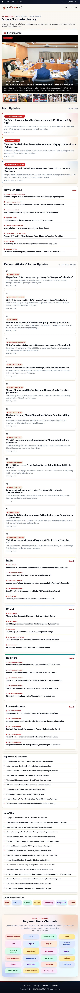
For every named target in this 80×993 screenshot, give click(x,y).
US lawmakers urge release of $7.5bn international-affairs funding (31, 804)
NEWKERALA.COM (39, 989)
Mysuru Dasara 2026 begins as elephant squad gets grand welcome (31, 855)
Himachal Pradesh (66, 944)
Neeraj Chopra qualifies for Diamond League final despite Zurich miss (32, 832)
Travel (72, 903)
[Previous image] (5, 64)
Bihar (31, 937)
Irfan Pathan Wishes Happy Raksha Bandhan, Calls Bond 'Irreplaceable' (32, 841)
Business (16, 903)
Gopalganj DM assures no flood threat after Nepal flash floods (29, 827)
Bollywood (61, 903)
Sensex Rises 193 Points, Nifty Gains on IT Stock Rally (25, 790)
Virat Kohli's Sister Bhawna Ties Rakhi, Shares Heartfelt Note (28, 851)
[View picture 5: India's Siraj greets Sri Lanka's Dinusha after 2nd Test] (70, 98)
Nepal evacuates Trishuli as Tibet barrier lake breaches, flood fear (30, 837)
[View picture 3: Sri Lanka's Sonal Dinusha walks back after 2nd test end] (40, 98)
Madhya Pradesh (13, 958)
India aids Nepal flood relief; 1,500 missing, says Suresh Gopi (28, 766)
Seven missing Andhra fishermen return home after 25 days (28, 888)
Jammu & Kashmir (13, 951)
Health (37, 903)
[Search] (66, 7)
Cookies (45, 986)
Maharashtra (31, 958)
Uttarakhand (13, 971)
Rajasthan (31, 964)
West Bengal (49, 971)
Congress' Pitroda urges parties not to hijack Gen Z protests (28, 884)
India (7, 903)
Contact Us (54, 986)
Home (74, 190)
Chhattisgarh (49, 937)
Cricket (27, 903)
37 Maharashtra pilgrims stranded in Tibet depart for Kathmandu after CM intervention (38, 874)
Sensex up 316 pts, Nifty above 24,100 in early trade (25, 794)
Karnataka (49, 951)
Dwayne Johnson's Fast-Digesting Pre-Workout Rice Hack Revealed (31, 799)
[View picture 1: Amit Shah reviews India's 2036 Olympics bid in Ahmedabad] (10, 98)
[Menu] (76, 7)
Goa (13, 944)
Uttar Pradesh (31, 971)
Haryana (49, 944)
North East (49, 958)
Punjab (13, 964)
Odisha (67, 958)
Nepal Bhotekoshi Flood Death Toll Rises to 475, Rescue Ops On (29, 869)
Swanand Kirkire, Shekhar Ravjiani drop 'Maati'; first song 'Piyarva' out (32, 771)
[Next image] (74, 64)
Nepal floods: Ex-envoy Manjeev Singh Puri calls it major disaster (30, 865)
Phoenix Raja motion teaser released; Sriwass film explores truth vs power (33, 879)
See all (71, 561)
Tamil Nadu (49, 964)
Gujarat (31, 944)
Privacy (36, 986)
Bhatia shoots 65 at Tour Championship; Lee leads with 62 (27, 860)
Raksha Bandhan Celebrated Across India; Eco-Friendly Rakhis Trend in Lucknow (36, 822)
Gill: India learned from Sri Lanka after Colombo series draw (28, 785)
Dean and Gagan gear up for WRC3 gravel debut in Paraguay (28, 846)
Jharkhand (31, 951)
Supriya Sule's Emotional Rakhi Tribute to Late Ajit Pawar (27, 818)
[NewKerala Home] (12, 7)
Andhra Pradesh (13, 937)
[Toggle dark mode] (71, 7)
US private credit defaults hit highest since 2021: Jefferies (27, 775)
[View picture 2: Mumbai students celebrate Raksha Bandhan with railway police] (25, 98)
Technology (48, 903)
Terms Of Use (26, 986)
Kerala (66, 951)
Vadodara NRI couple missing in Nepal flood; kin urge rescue (28, 780)
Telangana (66, 964)
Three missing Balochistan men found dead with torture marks (29, 761)
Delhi (67, 937)
